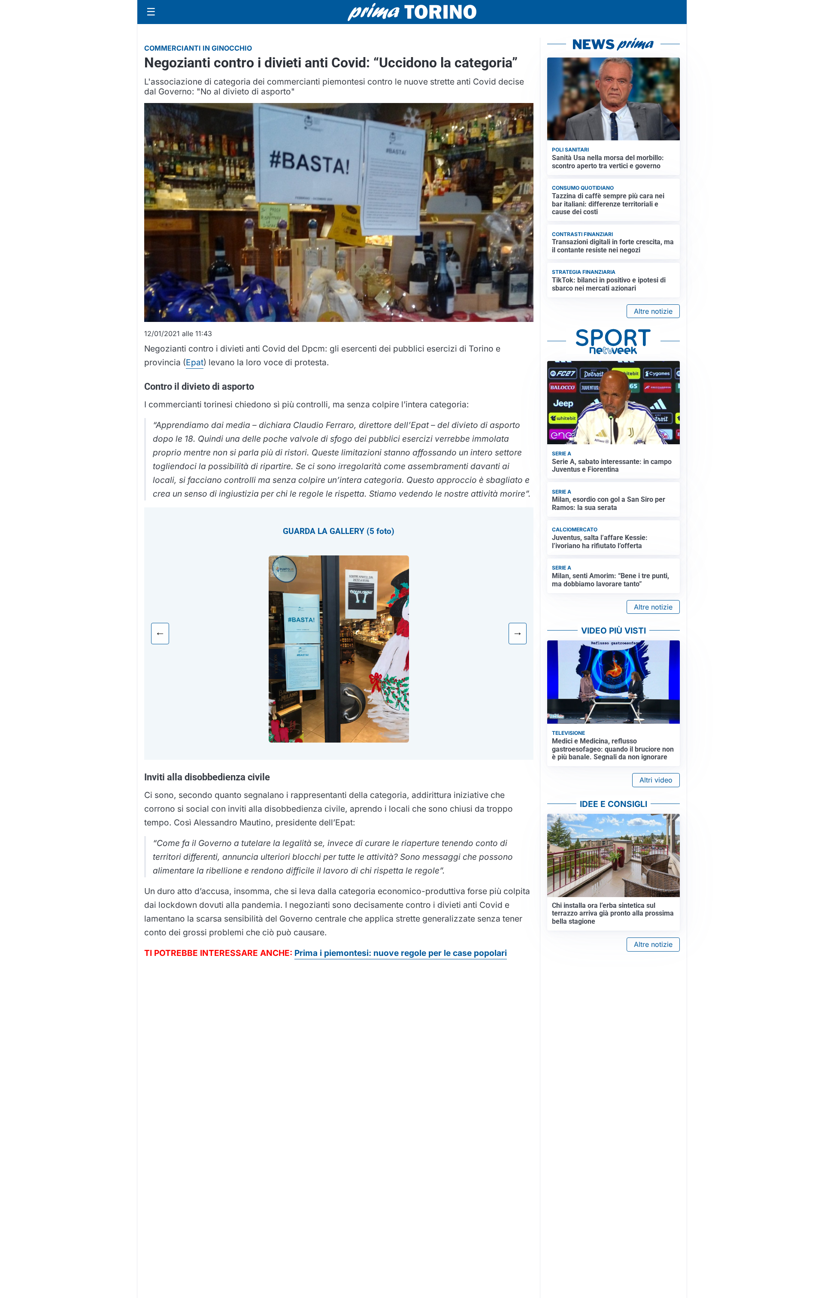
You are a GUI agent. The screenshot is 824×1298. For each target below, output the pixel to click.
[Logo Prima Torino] (412, 12)
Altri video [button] (656, 780)
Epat (194, 362)
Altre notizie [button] (653, 311)
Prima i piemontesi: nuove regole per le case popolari (400, 953)
